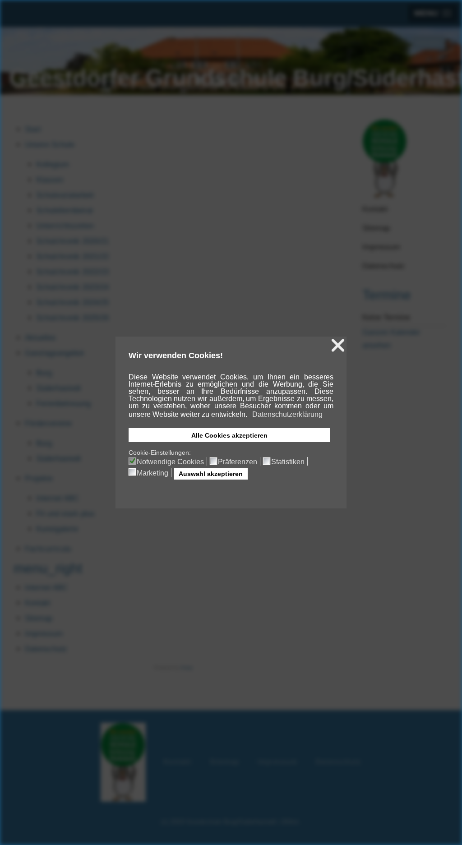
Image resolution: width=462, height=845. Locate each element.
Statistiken (288, 462)
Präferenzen (237, 462)
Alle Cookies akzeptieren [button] (229, 435)
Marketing (152, 473)
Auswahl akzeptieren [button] (211, 473)
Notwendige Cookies (170, 462)
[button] (248, 415)
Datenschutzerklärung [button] (287, 414)
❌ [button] (338, 345)
